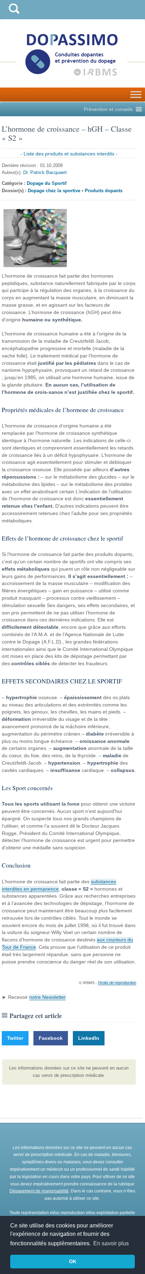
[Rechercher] (14, 15)
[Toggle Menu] (135, 94)
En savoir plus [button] (111, 1243)
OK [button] (72, 1261)
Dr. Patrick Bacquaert (45, 172)
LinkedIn (88, 1038)
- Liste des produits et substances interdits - (69, 153)
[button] (108, 109)
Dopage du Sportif (47, 183)
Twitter (15, 1038)
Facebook (51, 1038)
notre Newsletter (47, 997)
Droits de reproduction (117, 983)
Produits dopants (103, 190)
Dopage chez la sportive (54, 190)
